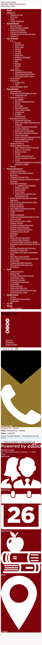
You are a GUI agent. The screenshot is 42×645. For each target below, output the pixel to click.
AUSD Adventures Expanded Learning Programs (26, 128)
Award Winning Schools (24, 139)
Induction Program (22, 141)
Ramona (18, 64)
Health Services (20, 152)
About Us (9, 340)
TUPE (17, 160)
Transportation (20, 116)
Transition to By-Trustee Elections (22, 34)
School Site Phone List (18, 288)
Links (12, 19)
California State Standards (19, 240)
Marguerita (19, 55)
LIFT (17, 85)
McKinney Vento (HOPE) (20, 257)
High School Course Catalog (21, 221)
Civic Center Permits (22, 110)
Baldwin (18, 43)
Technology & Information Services (23, 93)
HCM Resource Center (18, 292)
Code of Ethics (15, 219)
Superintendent (15, 91)
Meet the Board (16, 26)
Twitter (7, 324)
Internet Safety (20, 190)
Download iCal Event (31, 436)
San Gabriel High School (24, 76)
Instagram (7, 328)
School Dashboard (17, 21)
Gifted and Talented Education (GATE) (24, 217)
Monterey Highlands (22, 57)
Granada (18, 53)
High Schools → (16, 70)
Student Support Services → (20, 145)
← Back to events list (10, 442)
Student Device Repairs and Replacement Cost (25, 195)
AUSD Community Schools (25, 158)
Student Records (21, 95)
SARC (12, 213)
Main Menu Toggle (8, 6)
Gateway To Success (22, 150)
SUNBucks (14, 267)
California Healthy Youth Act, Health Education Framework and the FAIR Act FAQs (25, 244)
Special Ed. (14, 80)
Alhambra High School (23, 72)
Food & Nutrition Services (24, 102)
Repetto (18, 66)
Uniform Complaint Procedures (21, 225)
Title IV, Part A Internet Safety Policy (24, 202)
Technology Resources (18, 183)
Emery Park (19, 47)
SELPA (13, 166)
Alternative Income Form (19, 177)
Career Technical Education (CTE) (28, 137)
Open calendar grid (28, 442)
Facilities (18, 114)
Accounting (19, 100)
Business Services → (18, 97)
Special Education (21, 135)
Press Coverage (16, 308)
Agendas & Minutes (17, 30)
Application (14, 301)
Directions (14, 17)
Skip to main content (8, 2)
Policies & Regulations (18, 32)
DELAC (13, 236)
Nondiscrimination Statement (21, 263)
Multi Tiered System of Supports (27, 148)
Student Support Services (24, 156)
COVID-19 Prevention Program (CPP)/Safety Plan (22, 277)
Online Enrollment (17, 206)
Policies (13, 297)
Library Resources (17, 211)
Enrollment (10, 342)
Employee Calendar (17, 280)
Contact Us (14, 36)
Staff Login (5, 456)
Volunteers (14, 234)
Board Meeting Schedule (19, 28)
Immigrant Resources (18, 171)
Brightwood (19, 45)
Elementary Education (23, 120)
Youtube (7, 331)
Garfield (18, 51)
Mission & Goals (16, 15)
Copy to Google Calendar (10, 436)
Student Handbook (17, 215)
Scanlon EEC (20, 82)
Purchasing (19, 106)
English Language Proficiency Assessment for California (21, 230)
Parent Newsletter (16, 204)
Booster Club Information (19, 227)
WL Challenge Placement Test (21, 265)
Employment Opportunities (20, 299)
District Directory (16, 286)
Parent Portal (19, 192)
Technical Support (17, 272)
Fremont (18, 49)
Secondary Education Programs (26, 133)
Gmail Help (14, 284)
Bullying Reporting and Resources (23, 248)
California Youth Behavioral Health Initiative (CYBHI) (28, 163)
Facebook (7, 320)
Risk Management (21, 108)
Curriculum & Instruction (19, 282)
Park (16, 62)
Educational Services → (19, 118)
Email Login (14, 274)
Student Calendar (16, 223)
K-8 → (13, 41)
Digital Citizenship (22, 188)
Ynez (17, 68)
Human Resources (17, 143)
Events (3, 438)
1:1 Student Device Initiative (25, 186)
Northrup (18, 59)
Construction (19, 112)
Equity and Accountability (24, 131)
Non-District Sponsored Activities (22, 209)
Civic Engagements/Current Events (23, 290)
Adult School (15, 78)
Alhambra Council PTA (19, 250)
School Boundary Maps (19, 87)
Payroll (17, 104)
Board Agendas (11, 344)
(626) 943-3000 (12, 454)
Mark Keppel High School (25, 74)
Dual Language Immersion (20, 238)
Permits (17, 154)
